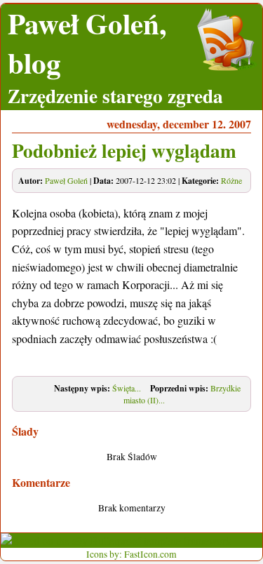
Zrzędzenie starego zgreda (115, 95)
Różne (231, 180)
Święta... (126, 388)
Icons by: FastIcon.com (131, 554)
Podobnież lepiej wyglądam (124, 150)
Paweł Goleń (66, 180)
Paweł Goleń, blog (87, 42)
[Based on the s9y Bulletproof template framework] (116, 540)
